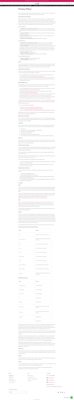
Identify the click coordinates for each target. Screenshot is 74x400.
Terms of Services (11, 382)
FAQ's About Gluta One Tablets (32, 379)
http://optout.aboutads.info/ (30, 113)
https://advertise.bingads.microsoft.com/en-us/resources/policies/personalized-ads (38, 110)
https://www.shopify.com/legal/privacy (36, 76)
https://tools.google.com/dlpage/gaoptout (29, 92)
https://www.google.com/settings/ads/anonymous (33, 108)
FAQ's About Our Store (31, 377)
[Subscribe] (26, 392)
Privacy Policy (11, 375)
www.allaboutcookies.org (47, 340)
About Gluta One (30, 375)
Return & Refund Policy (12, 380)
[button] (2, 3)
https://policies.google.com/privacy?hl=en (29, 91)
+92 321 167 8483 (51, 377)
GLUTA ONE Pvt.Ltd (38, 399)
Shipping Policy (11, 379)
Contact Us (29, 380)
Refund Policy (11, 377)
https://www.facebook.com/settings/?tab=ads (33, 107)
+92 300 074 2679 (51, 382)
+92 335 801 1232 (51, 380)
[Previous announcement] (2, 1)
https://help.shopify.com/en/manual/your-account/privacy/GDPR (35, 197)
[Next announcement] (72, 1)
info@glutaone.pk (51, 384)
